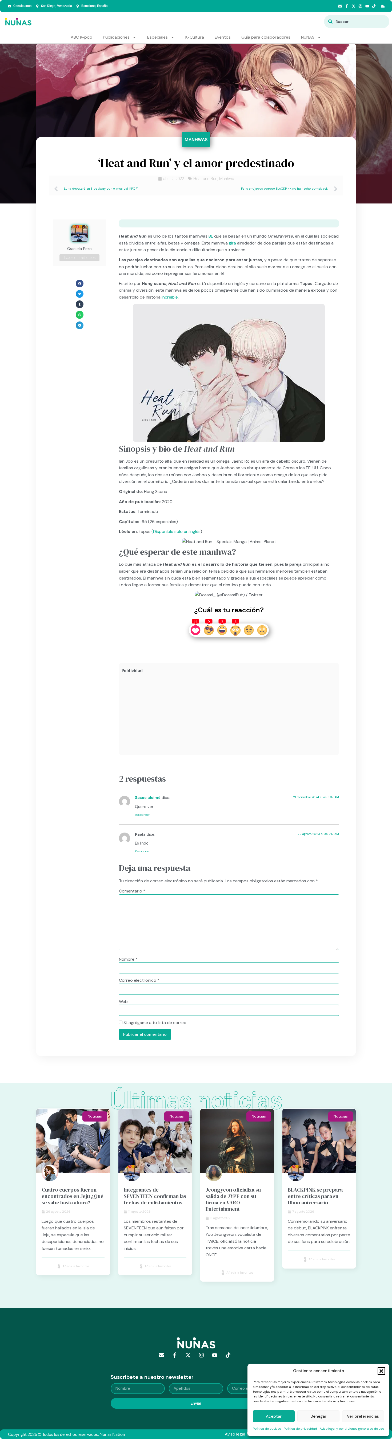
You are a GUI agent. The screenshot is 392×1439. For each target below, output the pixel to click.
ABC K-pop (81, 37)
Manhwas (196, 139)
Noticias (95, 1116)
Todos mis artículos (79, 257)
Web (123, 1002)
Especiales (157, 37)
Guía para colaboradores (265, 37)
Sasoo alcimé (148, 797)
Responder (142, 815)
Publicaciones (116, 37)
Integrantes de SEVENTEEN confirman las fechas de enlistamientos (155, 1196)
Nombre (128, 959)
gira (232, 243)
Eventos (223, 37)
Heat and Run (205, 178)
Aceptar (274, 1416)
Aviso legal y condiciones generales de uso (352, 1428)
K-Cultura (194, 37)
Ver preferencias (363, 1416)
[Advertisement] (229, 715)
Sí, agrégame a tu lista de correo (154, 1023)
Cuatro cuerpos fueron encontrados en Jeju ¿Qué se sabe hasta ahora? (72, 1196)
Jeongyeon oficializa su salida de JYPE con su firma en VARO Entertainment (233, 1199)
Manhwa (226, 178)
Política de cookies (267, 1428)
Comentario (132, 891)
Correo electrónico (139, 980)
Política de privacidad (300, 1428)
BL (211, 236)
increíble (170, 297)
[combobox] (356, 21)
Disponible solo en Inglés (177, 531)
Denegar (318, 1416)
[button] (381, 1371)
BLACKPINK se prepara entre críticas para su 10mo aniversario (315, 1196)
